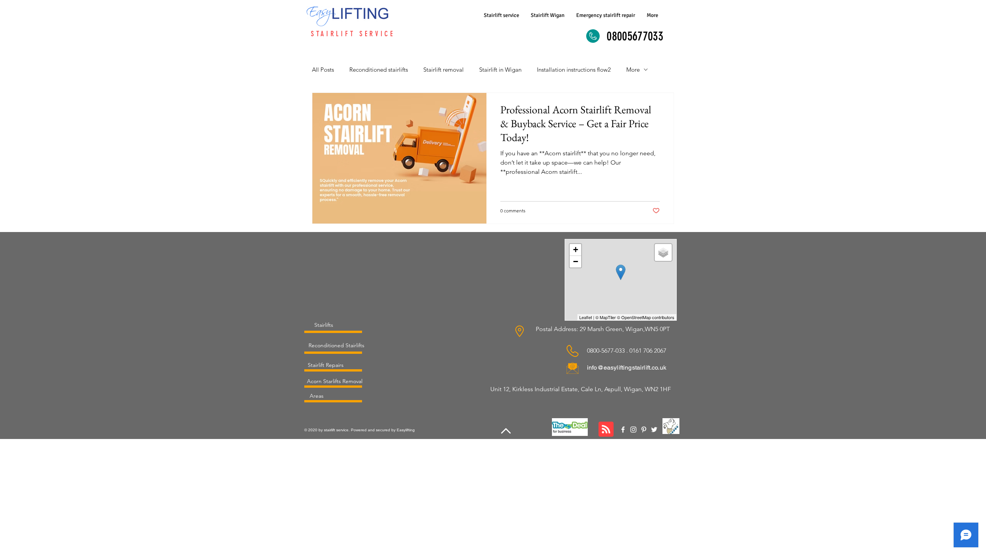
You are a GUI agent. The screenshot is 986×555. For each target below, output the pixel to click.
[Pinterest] (644, 430)
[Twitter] (654, 430)
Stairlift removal (443, 69)
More (633, 69)
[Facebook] (623, 430)
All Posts (323, 69)
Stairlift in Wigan (500, 69)
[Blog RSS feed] (606, 429)
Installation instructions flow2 (574, 69)
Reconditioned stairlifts (378, 69)
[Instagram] (633, 430)
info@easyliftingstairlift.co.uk (626, 367)
